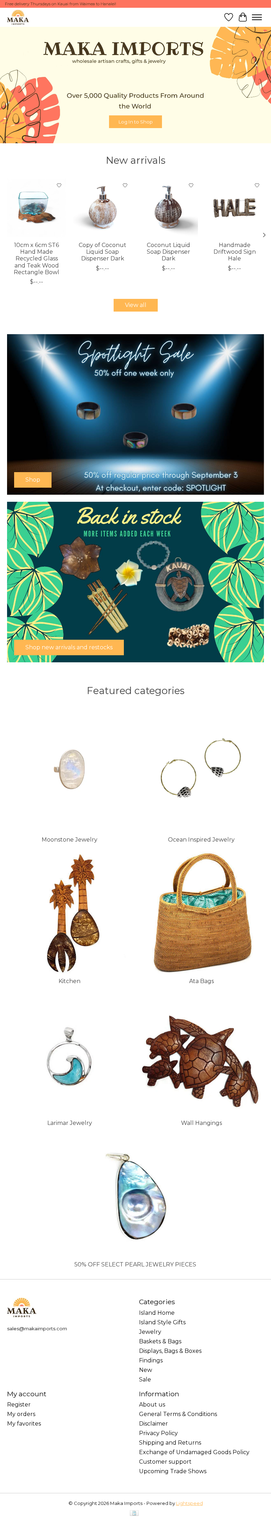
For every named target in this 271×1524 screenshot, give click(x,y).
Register (19, 1404)
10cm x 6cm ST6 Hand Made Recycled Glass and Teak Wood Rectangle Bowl (36, 259)
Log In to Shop (136, 121)
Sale (145, 1379)
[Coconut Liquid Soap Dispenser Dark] (168, 208)
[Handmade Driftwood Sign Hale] (234, 208)
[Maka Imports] (18, 17)
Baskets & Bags (160, 1341)
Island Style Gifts (162, 1322)
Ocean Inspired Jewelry (201, 839)
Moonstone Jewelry (69, 839)
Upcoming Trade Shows (172, 1471)
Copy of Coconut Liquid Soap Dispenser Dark (102, 252)
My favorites (24, 1423)
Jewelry (150, 1332)
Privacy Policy (158, 1433)
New (145, 1370)
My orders (21, 1414)
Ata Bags (201, 981)
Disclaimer (153, 1423)
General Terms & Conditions (178, 1414)
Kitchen (69, 981)
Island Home (157, 1312)
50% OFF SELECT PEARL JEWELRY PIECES (135, 1264)
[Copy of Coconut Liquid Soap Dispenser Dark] (102, 208)
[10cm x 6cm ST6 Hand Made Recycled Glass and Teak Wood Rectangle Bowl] (36, 208)
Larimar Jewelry (69, 1123)
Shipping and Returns (170, 1442)
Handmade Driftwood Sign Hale (234, 252)
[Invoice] (134, 1513)
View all (135, 305)
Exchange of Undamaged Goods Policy (194, 1452)
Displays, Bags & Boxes (170, 1351)
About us (152, 1404)
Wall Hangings (201, 1123)
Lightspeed (189, 1503)
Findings (151, 1360)
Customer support (165, 1461)
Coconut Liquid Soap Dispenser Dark (168, 252)
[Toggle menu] (257, 17)
